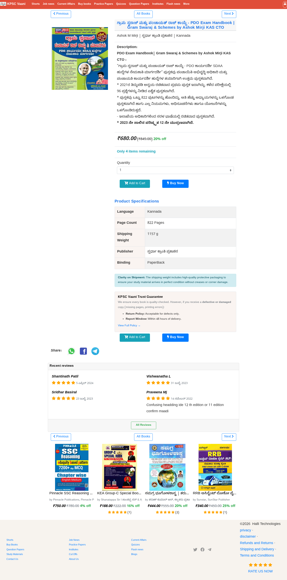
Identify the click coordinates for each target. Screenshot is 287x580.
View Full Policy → (129, 326)
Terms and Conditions (257, 556)
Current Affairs (66, 4)
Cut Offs (73, 554)
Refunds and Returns (256, 543)
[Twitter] (195, 550)
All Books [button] (143, 14)
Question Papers (139, 4)
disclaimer (248, 537)
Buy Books (12, 545)
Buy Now (176, 184)
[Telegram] (209, 550)
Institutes (157, 4)
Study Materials (14, 554)
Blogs (134, 554)
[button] (285, 4)
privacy (245, 530)
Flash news (173, 4)
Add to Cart (136, 184)
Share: (56, 351)
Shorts (36, 4)
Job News (74, 540)
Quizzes (121, 4)
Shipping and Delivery (257, 549)
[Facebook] (203, 550)
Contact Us (12, 559)
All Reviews (143, 425)
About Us (74, 559)
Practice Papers (103, 4)
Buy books (84, 4)
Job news (48, 4)
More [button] (186, 4)
